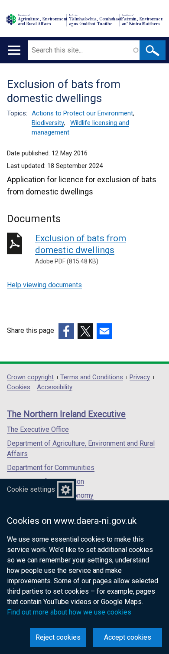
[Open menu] (14, 50)
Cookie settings (31, 489)
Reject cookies (58, 637)
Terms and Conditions (91, 377)
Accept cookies (127, 637)
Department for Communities (50, 467)
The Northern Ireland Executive (66, 414)
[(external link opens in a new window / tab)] (66, 331)
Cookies (18, 387)
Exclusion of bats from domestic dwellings (80, 249)
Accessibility (54, 387)
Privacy (140, 377)
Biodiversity (48, 123)
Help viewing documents (44, 285)
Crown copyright (30, 377)
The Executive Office (38, 429)
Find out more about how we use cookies (69, 612)
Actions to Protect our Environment (82, 113)
